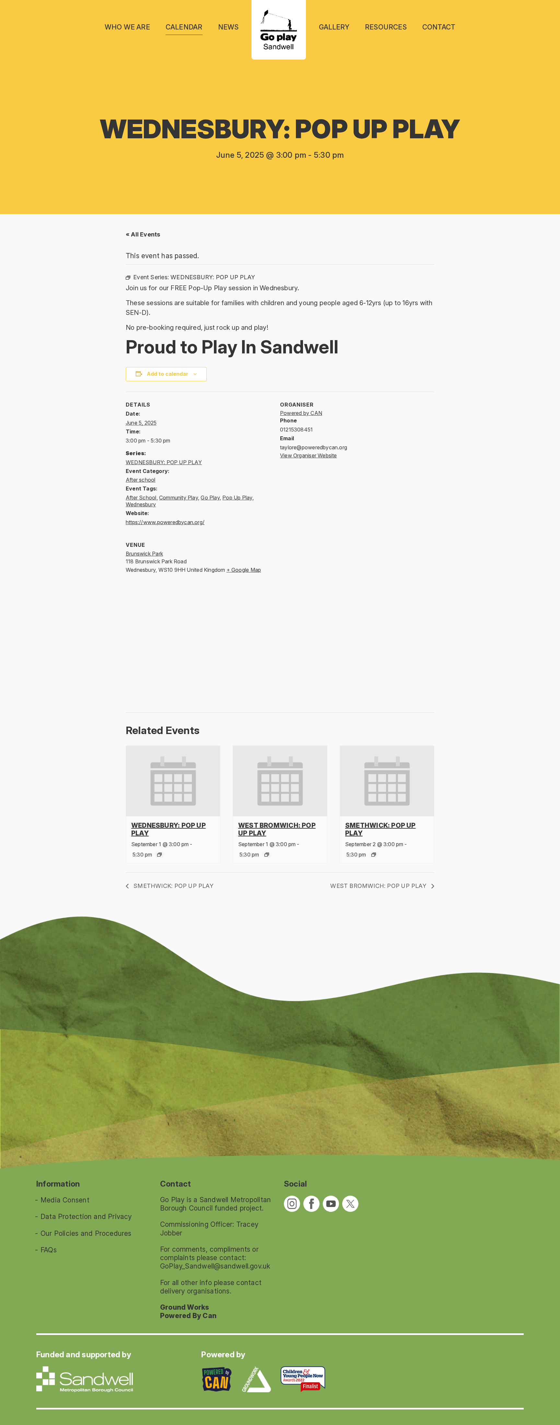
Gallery (334, 27)
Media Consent (65, 1200)
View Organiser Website (308, 455)
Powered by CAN (301, 413)
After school (141, 480)
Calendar (184, 27)
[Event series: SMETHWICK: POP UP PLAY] (373, 854)
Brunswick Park (144, 553)
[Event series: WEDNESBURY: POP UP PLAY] (159, 854)
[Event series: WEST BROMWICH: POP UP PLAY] (266, 854)
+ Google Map (244, 570)
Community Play (178, 497)
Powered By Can (188, 1316)
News (228, 27)
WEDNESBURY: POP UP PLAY (164, 462)
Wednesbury (141, 504)
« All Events (143, 234)
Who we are (127, 27)
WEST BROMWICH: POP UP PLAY (379, 885)
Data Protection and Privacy (86, 1216)
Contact (438, 27)
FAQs (49, 1250)
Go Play (210, 497)
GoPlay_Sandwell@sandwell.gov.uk (215, 1266)
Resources (386, 27)
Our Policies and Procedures (86, 1233)
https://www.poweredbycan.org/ (165, 522)
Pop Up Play (237, 497)
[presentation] (173, 781)
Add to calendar (167, 374)
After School (141, 497)
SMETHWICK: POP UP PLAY (173, 885)
